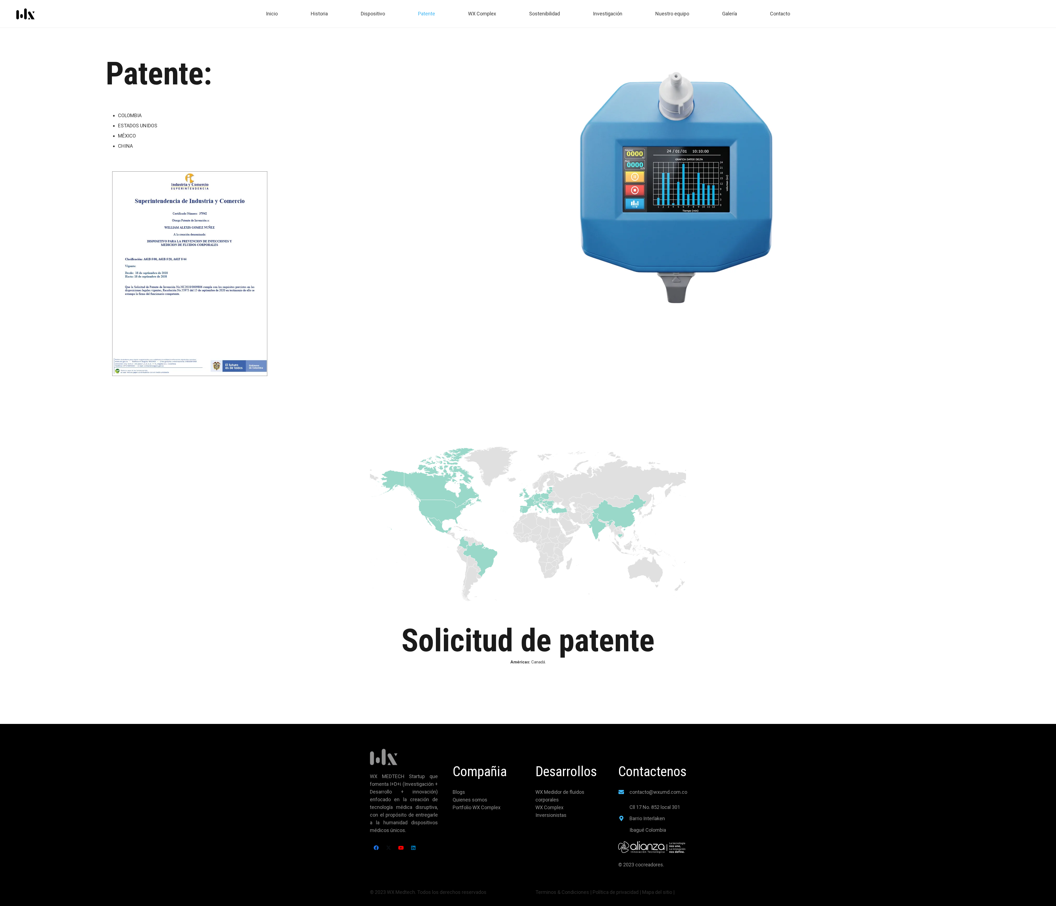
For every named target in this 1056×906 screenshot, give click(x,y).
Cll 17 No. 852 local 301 (654, 807)
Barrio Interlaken (647, 818)
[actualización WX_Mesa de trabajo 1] (25, 14)
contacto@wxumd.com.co (658, 792)
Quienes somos (470, 800)
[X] (388, 848)
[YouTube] (401, 848)
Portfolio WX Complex (477, 807)
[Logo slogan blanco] (652, 847)
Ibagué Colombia (647, 830)
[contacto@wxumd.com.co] (623, 792)
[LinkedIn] (413, 848)
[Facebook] (376, 848)
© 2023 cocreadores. (641, 864)
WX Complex (549, 807)
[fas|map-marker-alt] (623, 818)
